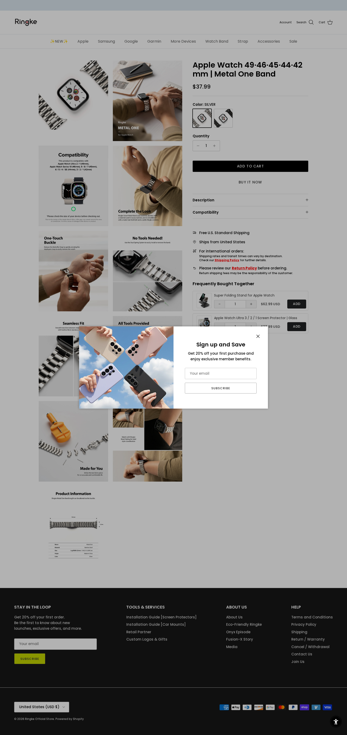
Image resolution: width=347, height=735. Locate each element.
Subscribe (220, 388)
